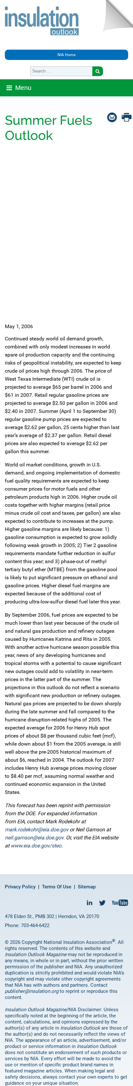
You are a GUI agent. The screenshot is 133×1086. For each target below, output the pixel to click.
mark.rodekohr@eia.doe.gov (36, 830)
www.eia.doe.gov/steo (36, 846)
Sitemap (87, 887)
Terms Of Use (56, 887)
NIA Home (66, 55)
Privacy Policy (20, 887)
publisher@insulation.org (31, 991)
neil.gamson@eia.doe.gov (34, 838)
